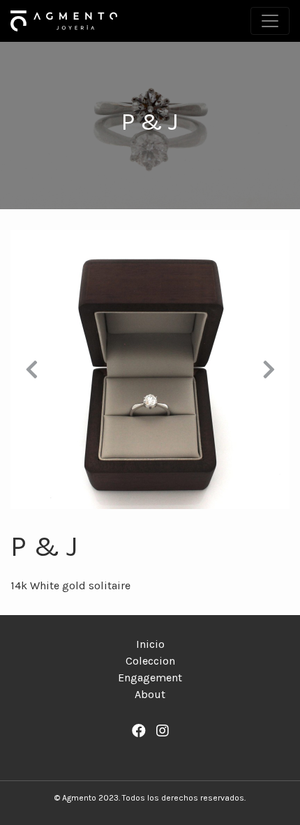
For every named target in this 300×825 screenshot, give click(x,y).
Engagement (150, 677)
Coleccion (150, 660)
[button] (31, 369)
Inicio (150, 644)
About (150, 694)
